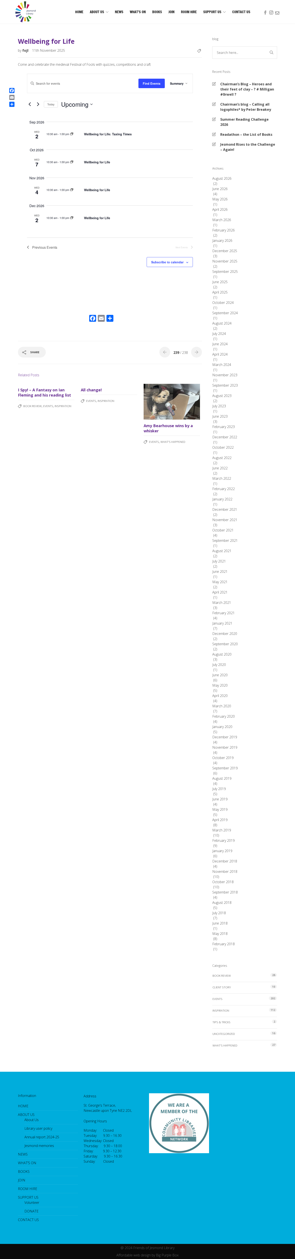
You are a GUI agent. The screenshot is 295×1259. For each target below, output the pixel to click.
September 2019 (225, 768)
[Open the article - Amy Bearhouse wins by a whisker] (158, 402)
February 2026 (223, 230)
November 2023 (224, 375)
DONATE (31, 1211)
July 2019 (219, 788)
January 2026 (222, 240)
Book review (32, 406)
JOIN (171, 11)
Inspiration (63, 406)
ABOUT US (97, 11)
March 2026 (221, 219)
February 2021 (223, 613)
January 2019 (222, 850)
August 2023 (222, 395)
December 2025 (224, 250)
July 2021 (219, 561)
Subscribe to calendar (167, 262)
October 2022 (223, 447)
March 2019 (221, 830)
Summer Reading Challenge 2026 (244, 122)
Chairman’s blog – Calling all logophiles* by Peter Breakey (245, 107)
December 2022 (224, 437)
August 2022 (222, 457)
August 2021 (222, 550)
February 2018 (223, 944)
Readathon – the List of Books (246, 134)
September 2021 (225, 540)
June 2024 (220, 344)
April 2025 (220, 292)
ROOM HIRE (189, 11)
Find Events (151, 83)
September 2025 (225, 271)
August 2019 (222, 778)
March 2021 (221, 602)
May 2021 (220, 582)
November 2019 (224, 747)
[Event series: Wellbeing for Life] (71, 134)
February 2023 (223, 426)
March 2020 (221, 706)
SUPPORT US (212, 11)
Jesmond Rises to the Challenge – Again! (247, 147)
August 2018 (222, 902)
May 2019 (220, 809)
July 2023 (219, 406)
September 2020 (225, 644)
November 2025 (224, 261)
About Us (31, 1119)
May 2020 (220, 685)
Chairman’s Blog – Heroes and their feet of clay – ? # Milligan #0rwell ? (247, 89)
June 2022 (220, 468)
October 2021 (223, 530)
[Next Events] (38, 104)
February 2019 (223, 840)
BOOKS (157, 11)
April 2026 (220, 209)
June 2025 (220, 282)
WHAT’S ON (138, 11)
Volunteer (31, 1202)
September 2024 (225, 313)
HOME (79, 11)
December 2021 (224, 509)
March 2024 (221, 364)
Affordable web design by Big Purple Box (147, 1255)
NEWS (119, 11)
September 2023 (225, 385)
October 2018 (223, 881)
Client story (222, 987)
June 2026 (220, 188)
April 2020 (220, 695)
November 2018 (224, 871)
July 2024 (219, 333)
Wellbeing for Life (97, 162)
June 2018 (220, 923)
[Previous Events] (29, 104)
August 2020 (222, 654)
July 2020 (219, 664)
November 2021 (224, 519)
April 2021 (220, 592)
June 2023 (220, 416)
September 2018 (225, 892)
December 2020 (224, 633)
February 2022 (223, 488)
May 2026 (220, 199)
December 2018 (224, 861)
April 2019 (220, 819)
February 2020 (223, 716)
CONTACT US (241, 11)
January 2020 (222, 726)
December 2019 (224, 737)
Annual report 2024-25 (41, 1137)
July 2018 (219, 913)
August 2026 (222, 178)
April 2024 (220, 354)
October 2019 (223, 757)
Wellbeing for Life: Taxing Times (108, 134)
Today (50, 104)
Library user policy (38, 1128)
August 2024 (222, 323)
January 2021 (222, 623)
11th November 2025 (48, 50)
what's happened (172, 442)
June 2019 (220, 799)
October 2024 (223, 302)
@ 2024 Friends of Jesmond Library (147, 1247)
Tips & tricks (221, 1022)
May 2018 (220, 933)
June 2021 (220, 571)
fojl (25, 50)
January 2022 (222, 499)
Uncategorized (224, 1034)
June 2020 (220, 675)
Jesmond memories (39, 1145)
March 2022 (221, 478)
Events (48, 406)
